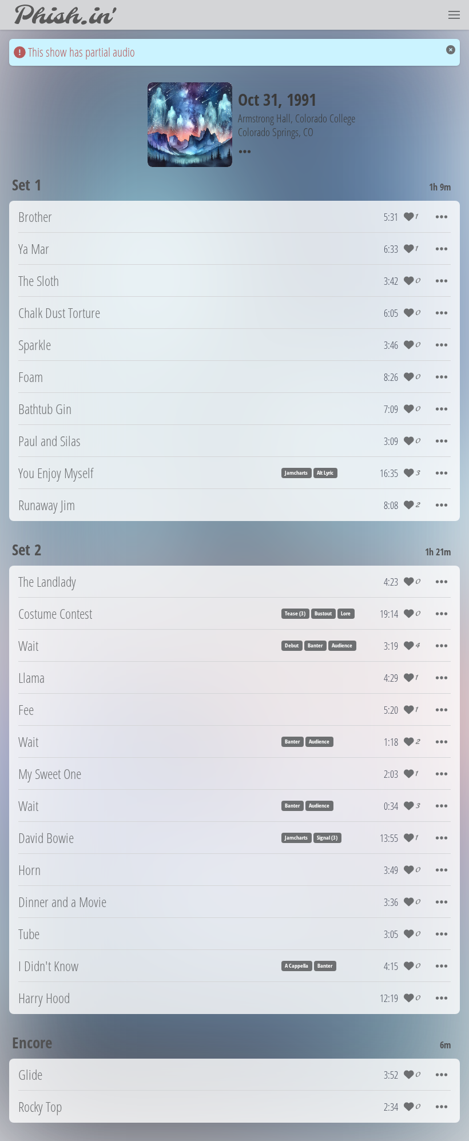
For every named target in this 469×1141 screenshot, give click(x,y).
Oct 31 (258, 99)
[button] (454, 14)
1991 (301, 99)
